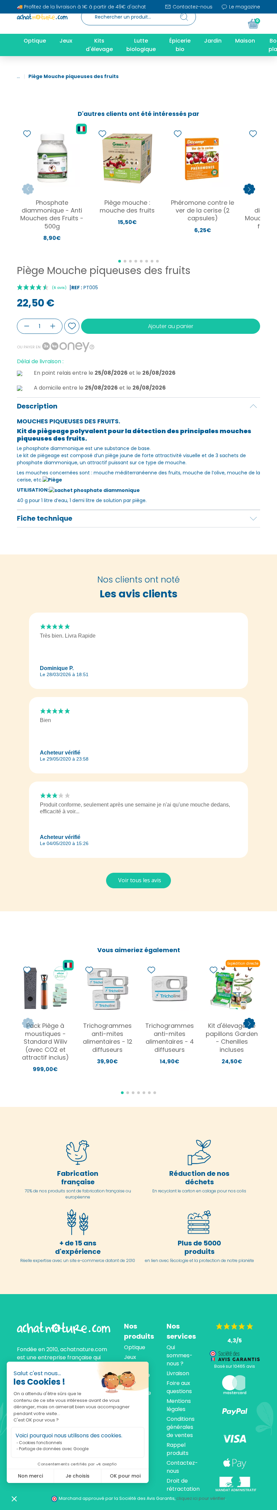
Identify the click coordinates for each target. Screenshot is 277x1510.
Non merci (30, 1475)
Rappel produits (177, 1449)
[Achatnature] (42, 17)
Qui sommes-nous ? (180, 1355)
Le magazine (244, 6)
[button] (14, 1498)
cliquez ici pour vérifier (200, 1498)
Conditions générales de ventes (181, 1427)
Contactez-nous (191, 6)
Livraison (178, 1373)
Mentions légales (179, 1405)
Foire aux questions (179, 1387)
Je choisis (78, 1475)
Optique (134, 1347)
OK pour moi (125, 1475)
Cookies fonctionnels (40, 1442)
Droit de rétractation (183, 1485)
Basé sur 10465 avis (234, 1366)
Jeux (130, 1357)
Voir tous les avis (139, 880)
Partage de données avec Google (54, 1449)
